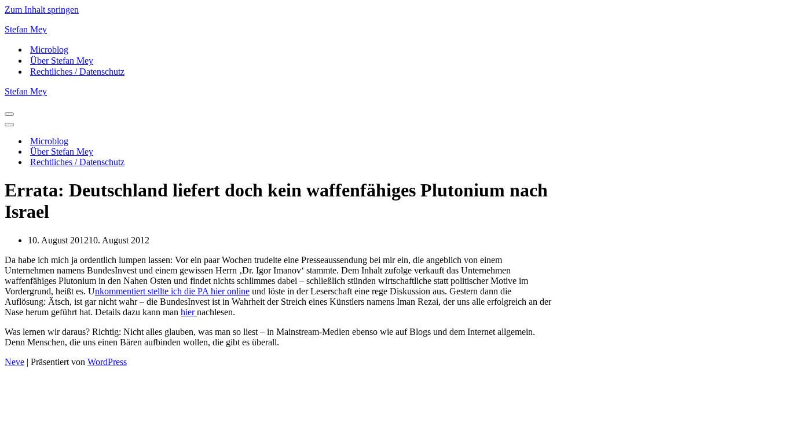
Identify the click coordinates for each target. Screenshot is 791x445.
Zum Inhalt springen (42, 9)
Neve (14, 362)
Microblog (49, 49)
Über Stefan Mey (61, 60)
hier (189, 312)
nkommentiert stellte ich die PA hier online (172, 291)
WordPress (107, 362)
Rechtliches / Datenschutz (77, 71)
